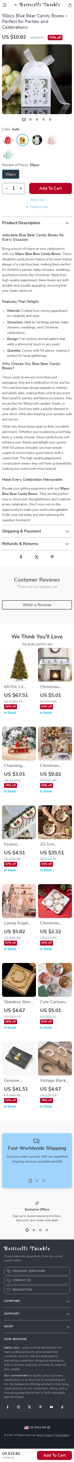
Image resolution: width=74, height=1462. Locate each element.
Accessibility (62, 1435)
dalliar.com (11, 1347)
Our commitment (16, 1375)
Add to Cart (54, 1455)
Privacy (48, 1435)
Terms (40, 1435)
